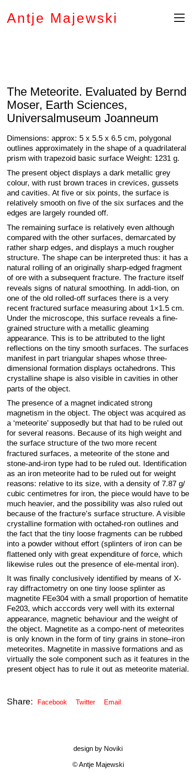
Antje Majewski (62, 18)
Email (112, 702)
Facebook (52, 702)
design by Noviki (98, 748)
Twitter (85, 702)
